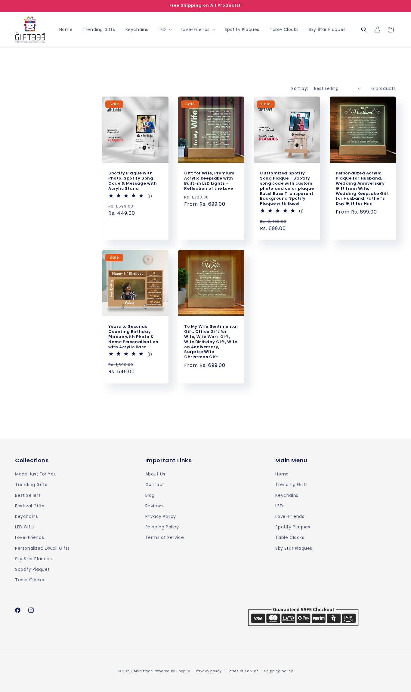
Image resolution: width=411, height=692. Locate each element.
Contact (154, 485)
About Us (155, 474)
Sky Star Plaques (33, 559)
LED (279, 506)
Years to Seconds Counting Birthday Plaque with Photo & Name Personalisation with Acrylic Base (133, 336)
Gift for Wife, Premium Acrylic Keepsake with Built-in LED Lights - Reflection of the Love (209, 181)
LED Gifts (25, 527)
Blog (150, 495)
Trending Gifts (31, 485)
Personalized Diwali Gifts (42, 548)
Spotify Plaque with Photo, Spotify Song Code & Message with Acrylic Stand (132, 181)
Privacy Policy (160, 516)
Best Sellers (28, 495)
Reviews (154, 506)
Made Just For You (36, 474)
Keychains (26, 516)
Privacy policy (209, 670)
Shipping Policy (162, 527)
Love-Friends (29, 538)
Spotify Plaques (32, 569)
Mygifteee (143, 671)
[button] (164, 29)
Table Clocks (29, 580)
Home (282, 474)
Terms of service (242, 670)
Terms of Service (164, 538)
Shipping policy (278, 670)
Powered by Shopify (172, 671)
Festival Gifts (29, 506)
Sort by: (299, 88)
